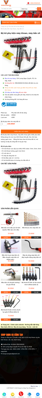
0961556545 (35, 3)
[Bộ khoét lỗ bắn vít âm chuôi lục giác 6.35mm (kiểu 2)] (11, 301)
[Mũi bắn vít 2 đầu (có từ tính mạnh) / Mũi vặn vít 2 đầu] (11, 219)
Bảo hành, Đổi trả (7, 327)
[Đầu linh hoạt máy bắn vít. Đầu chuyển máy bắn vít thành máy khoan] (11, 246)
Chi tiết (15, 237)
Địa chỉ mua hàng (20, 327)
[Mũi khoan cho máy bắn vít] (31, 219)
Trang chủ (6, 324)
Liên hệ (34, 327)
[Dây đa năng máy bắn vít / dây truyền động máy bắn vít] (31, 246)
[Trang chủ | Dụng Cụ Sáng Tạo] (8, 3)
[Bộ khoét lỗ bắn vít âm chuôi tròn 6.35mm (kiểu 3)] (31, 273)
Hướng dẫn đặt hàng (32, 324)
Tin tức (29, 327)
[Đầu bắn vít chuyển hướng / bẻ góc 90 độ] (11, 273)
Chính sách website (17, 324)
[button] (21, 72)
